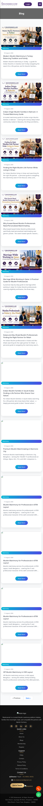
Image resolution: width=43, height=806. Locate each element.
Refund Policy (21, 765)
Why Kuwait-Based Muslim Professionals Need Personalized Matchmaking (19, 224)
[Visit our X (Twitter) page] (26, 726)
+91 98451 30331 (28, 776)
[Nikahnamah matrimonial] (9, 4)
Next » (28, 698)
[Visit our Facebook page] (11, 726)
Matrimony (6, 48)
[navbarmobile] (40, 4)
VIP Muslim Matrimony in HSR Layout (18, 672)
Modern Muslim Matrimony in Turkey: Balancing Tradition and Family (18, 57)
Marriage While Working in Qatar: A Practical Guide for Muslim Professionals (20, 280)
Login (28, 4)
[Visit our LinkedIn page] (21, 726)
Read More (21, 74)
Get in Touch (17, 785)
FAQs (21, 755)
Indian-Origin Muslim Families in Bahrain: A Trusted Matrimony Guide (20, 113)
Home (21, 733)
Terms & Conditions (21, 768)
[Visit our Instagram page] (16, 726)
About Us (21, 737)
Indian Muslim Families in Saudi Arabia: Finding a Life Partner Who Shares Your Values (18, 393)
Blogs (21, 740)
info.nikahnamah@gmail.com (22, 780)
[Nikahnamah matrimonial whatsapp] (38, 794)
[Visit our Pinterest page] (30, 726)
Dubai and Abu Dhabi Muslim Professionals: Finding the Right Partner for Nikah (20, 336)
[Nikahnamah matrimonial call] (38, 788)
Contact (21, 758)
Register (21, 747)
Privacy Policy (21, 762)
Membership (22, 743)
